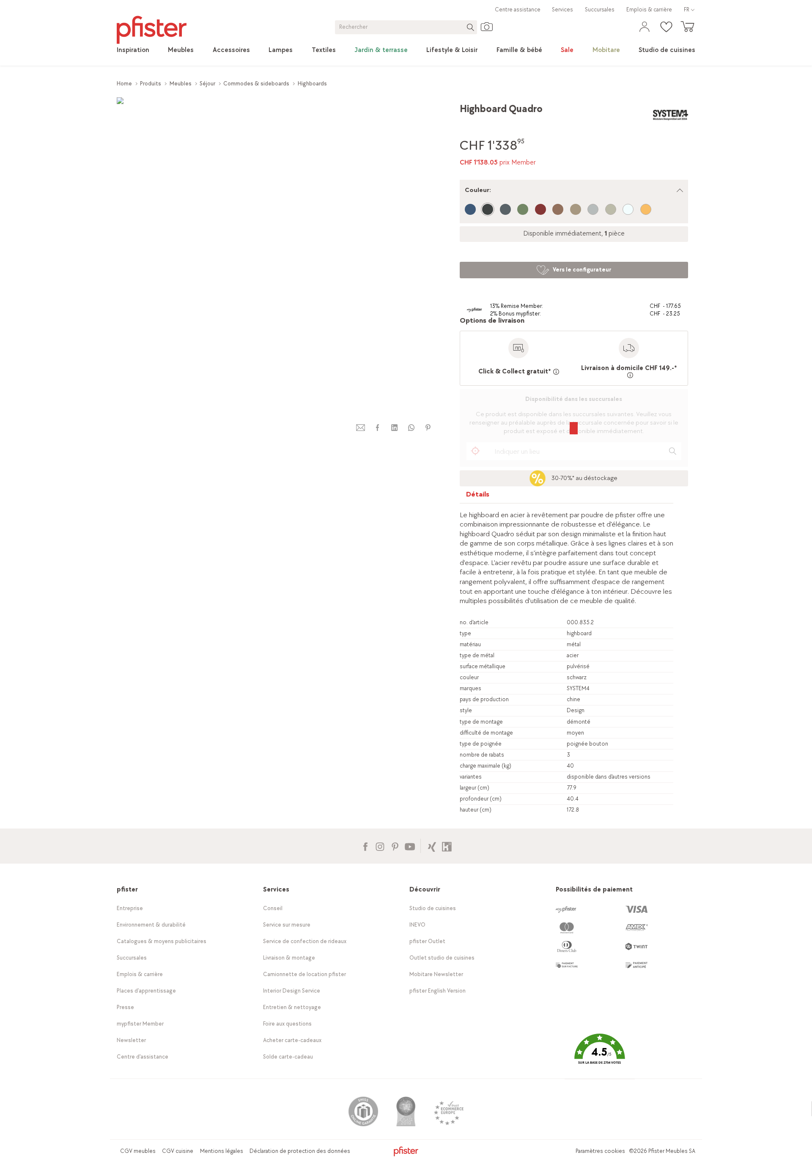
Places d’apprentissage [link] (146, 990)
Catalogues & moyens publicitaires (161, 941)
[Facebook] (365, 845)
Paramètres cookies (600, 1151)
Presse (125, 1007)
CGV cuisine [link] (177, 1151)
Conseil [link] (273, 908)
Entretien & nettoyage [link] (292, 1007)
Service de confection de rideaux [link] (304, 941)
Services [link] (562, 9)
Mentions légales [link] (221, 1151)
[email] (360, 428)
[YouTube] (409, 845)
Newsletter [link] (131, 1040)
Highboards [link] (312, 83)
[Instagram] (380, 845)
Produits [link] (150, 83)
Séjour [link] (207, 83)
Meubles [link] (181, 83)
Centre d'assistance (142, 1056)
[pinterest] (428, 428)
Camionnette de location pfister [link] (304, 974)
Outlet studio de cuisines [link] (442, 957)
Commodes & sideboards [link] (256, 83)
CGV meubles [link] (138, 1151)
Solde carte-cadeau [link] (288, 1056)
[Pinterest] (394, 845)
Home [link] (124, 83)
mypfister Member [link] (140, 1023)
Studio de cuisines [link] (432, 908)
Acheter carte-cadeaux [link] (292, 1040)
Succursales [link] (599, 9)
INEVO (417, 924)
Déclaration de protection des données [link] (300, 1151)
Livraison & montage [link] (289, 957)
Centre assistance (517, 9)
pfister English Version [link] (437, 990)
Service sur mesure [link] (286, 924)
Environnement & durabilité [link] (151, 924)
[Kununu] (446, 845)
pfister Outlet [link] (427, 941)
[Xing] (432, 845)
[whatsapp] (411, 428)
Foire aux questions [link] (287, 1023)
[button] (600, 1055)
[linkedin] (394, 428)
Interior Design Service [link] (291, 990)
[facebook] (377, 428)
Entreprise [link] (130, 908)
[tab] (478, 496)
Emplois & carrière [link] (649, 9)
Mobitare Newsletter (436, 974)
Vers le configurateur (582, 269)
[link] (133, 50)
